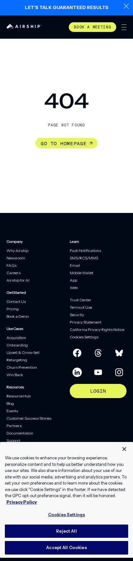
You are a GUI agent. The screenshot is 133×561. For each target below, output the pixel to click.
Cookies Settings (84, 337)
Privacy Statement (85, 322)
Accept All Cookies (66, 547)
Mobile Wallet (81, 272)
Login (98, 391)
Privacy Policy (21, 502)
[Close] (124, 449)
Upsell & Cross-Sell (22, 352)
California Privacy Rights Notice (97, 329)
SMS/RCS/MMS (84, 257)
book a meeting (92, 27)
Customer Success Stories (28, 418)
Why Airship (17, 250)
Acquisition (16, 337)
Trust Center (80, 299)
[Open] (124, 27)
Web (74, 287)
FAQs (11, 265)
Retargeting (16, 359)
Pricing (12, 308)
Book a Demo (17, 316)
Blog (10, 403)
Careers (13, 272)
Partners (14, 425)
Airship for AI (17, 280)
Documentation (19, 433)
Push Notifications (85, 250)
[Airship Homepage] (23, 27)
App (73, 280)
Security (77, 314)
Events (12, 410)
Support (13, 440)
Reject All (66, 531)
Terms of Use (81, 307)
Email (75, 265)
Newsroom (15, 257)
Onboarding (17, 345)
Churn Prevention (21, 367)
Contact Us (16, 301)
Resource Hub (18, 396)
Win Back (14, 374)
